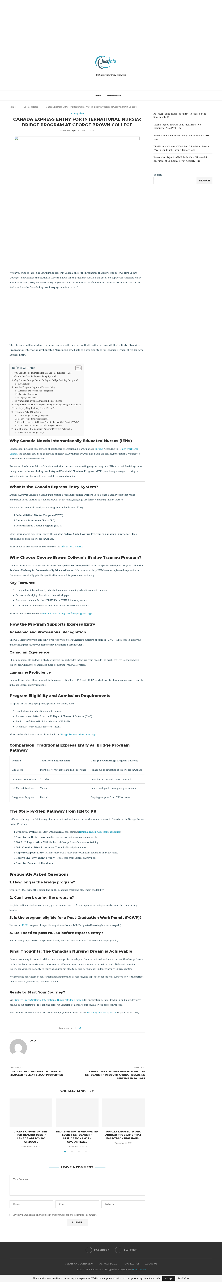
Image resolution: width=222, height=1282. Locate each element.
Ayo (73, 130)
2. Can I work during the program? (33, 418)
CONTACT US (132, 1263)
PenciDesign (139, 1269)
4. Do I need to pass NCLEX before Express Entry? (40, 425)
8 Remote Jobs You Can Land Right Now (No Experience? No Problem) (177, 126)
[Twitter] (113, 82)
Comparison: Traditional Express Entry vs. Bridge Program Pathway (47, 404)
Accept (169, 1278)
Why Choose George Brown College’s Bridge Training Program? (46, 380)
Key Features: (24, 383)
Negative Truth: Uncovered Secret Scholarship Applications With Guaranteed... (77, 1136)
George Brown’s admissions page (78, 734)
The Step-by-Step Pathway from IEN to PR (34, 408)
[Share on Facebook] (86, 1028)
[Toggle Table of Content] (77, 368)
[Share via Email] (96, 1028)
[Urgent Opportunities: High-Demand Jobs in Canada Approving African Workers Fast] (31, 1112)
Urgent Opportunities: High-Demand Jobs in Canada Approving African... (31, 1136)
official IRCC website (72, 546)
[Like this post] (82, 1028)
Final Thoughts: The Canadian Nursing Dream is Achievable (43, 429)
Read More (183, 1278)
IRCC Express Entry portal (102, 1012)
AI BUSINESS (113, 95)
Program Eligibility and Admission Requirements (38, 400)
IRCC (25, 925)
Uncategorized (31, 106)
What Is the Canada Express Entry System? (35, 376)
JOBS (98, 95)
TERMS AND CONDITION (79, 1263)
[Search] (125, 95)
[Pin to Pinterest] (93, 1028)
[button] (14, 1125)
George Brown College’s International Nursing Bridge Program (49, 999)
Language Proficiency (27, 397)
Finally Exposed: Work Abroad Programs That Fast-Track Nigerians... (123, 1135)
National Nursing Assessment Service (99, 831)
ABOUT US (151, 1263)
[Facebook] (109, 82)
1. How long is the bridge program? (33, 415)
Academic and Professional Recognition (35, 390)
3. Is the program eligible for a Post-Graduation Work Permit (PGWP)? (48, 422)
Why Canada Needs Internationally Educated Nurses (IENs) (43, 372)
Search (157, 174)
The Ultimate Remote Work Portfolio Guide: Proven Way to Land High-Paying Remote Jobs (181, 148)
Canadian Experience (27, 394)
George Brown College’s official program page (66, 613)
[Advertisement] (111, 24)
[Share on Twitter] (90, 1028)
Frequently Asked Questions (27, 412)
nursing (99, 448)
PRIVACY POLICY (109, 1263)
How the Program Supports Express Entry (34, 387)
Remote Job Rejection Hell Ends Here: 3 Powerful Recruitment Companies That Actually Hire (180, 159)
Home (13, 106)
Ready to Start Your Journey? (31, 432)
